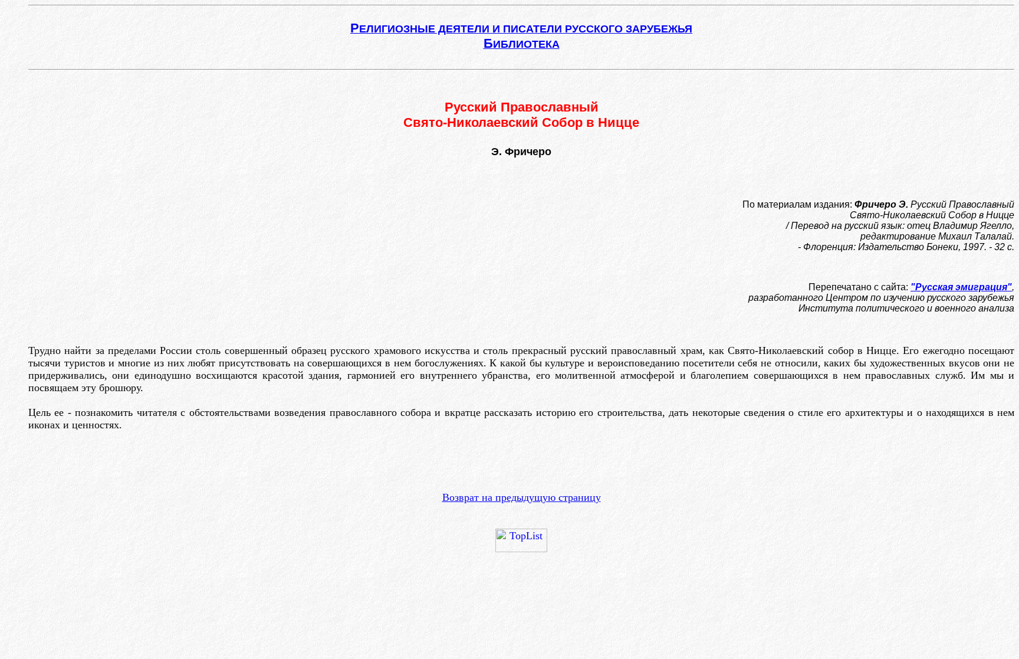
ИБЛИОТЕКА (522, 44)
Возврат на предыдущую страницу (521, 497)
